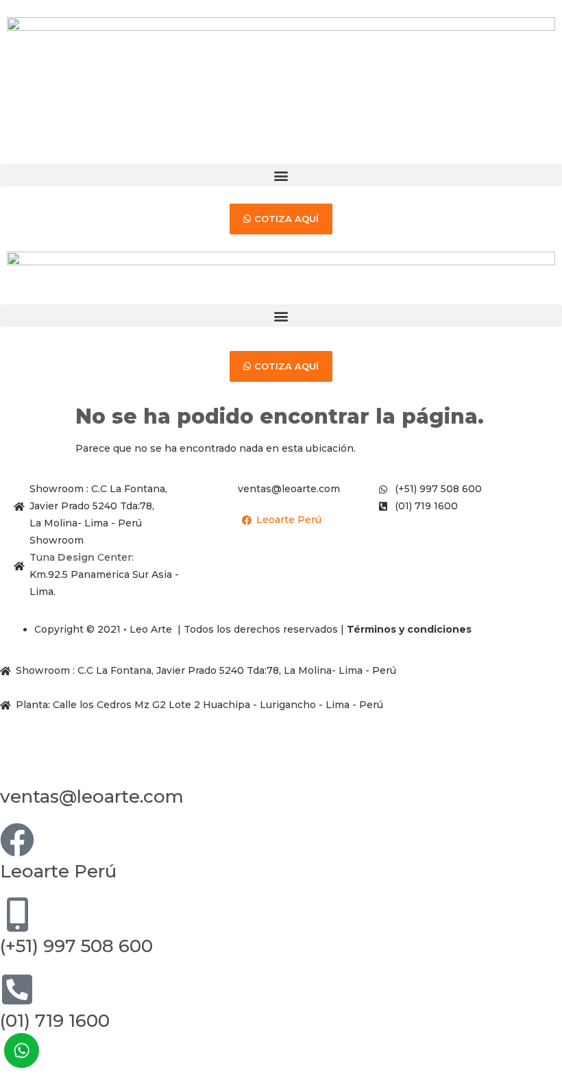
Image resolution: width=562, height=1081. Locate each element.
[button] (281, 175)
